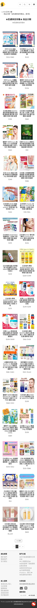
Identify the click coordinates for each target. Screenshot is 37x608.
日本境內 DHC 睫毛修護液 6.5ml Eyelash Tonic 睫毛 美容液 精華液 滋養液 (26, 237)
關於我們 (4, 557)
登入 (9, 584)
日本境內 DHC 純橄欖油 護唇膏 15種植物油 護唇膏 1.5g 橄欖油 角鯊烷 (10, 461)
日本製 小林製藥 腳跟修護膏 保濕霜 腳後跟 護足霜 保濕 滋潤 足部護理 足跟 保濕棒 (26, 175)
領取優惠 (32, 595)
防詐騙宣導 (5, 595)
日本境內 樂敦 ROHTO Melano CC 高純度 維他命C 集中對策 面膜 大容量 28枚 (10, 302)
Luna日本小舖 (7, 12)
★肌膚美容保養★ (25, 575)
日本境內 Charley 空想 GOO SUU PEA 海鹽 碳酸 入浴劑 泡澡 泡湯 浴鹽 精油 (27, 206)
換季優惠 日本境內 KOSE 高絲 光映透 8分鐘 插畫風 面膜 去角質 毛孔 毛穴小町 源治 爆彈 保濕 (26, 366)
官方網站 (4, 561)
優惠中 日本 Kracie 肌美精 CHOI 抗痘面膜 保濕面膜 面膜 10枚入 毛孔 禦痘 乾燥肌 (10, 144)
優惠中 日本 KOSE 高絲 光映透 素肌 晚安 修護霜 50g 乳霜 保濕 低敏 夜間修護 (27, 82)
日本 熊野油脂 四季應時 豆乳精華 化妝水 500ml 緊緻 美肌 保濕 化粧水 (10, 268)
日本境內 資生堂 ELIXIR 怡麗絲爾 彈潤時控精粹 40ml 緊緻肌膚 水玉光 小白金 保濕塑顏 (10, 527)
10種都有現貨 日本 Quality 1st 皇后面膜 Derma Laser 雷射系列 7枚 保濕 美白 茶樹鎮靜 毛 (10, 366)
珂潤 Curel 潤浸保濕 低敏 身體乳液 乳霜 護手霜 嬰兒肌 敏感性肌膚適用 (10, 334)
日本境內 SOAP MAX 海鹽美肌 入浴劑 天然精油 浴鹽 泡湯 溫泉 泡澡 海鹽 (10, 237)
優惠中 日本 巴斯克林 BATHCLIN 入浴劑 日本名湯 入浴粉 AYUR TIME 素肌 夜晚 (10, 397)
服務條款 (4, 588)
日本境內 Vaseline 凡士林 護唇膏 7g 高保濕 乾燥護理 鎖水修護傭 (27, 51)
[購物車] (29, 5)
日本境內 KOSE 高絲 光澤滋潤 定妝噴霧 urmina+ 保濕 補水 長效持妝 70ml (10, 206)
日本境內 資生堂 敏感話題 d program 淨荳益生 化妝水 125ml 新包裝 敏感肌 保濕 (27, 526)
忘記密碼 (4, 586)
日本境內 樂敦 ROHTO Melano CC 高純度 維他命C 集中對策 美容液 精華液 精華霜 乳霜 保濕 (26, 269)
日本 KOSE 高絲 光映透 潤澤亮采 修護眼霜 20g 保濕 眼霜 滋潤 (10, 174)
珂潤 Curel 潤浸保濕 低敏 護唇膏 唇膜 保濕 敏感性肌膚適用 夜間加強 (26, 301)
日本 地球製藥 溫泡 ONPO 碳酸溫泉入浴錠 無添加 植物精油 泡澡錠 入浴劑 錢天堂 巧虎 (26, 462)
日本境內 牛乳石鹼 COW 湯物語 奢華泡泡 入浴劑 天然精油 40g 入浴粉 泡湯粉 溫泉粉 (10, 495)
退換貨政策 (5, 593)
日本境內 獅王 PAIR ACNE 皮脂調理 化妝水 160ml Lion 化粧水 (27, 396)
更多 (19, 541)
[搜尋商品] (25, 5)
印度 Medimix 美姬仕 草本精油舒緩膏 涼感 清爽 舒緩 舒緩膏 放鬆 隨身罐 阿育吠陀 (26, 144)
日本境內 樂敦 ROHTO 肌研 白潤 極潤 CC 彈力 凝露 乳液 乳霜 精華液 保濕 (27, 334)
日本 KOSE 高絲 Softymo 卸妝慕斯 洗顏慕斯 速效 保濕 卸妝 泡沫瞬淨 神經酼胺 (10, 51)
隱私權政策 (5, 591)
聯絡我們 (4, 559)
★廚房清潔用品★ (25, 568)
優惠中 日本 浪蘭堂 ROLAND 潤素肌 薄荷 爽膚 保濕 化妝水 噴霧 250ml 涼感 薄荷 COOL (10, 429)
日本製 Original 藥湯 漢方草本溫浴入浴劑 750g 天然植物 (27, 427)
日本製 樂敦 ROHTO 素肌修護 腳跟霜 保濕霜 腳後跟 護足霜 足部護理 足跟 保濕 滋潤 (10, 113)
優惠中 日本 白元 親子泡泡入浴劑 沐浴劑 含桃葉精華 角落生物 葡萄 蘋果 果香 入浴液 (26, 494)
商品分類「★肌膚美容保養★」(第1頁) (17, 14)
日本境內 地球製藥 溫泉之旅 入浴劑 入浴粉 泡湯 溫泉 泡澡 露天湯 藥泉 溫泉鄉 (26, 113)
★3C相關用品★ (25, 561)
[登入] (20, 5)
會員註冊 (4, 584)
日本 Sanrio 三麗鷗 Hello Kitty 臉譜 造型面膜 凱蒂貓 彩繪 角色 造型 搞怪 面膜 (10, 82)
